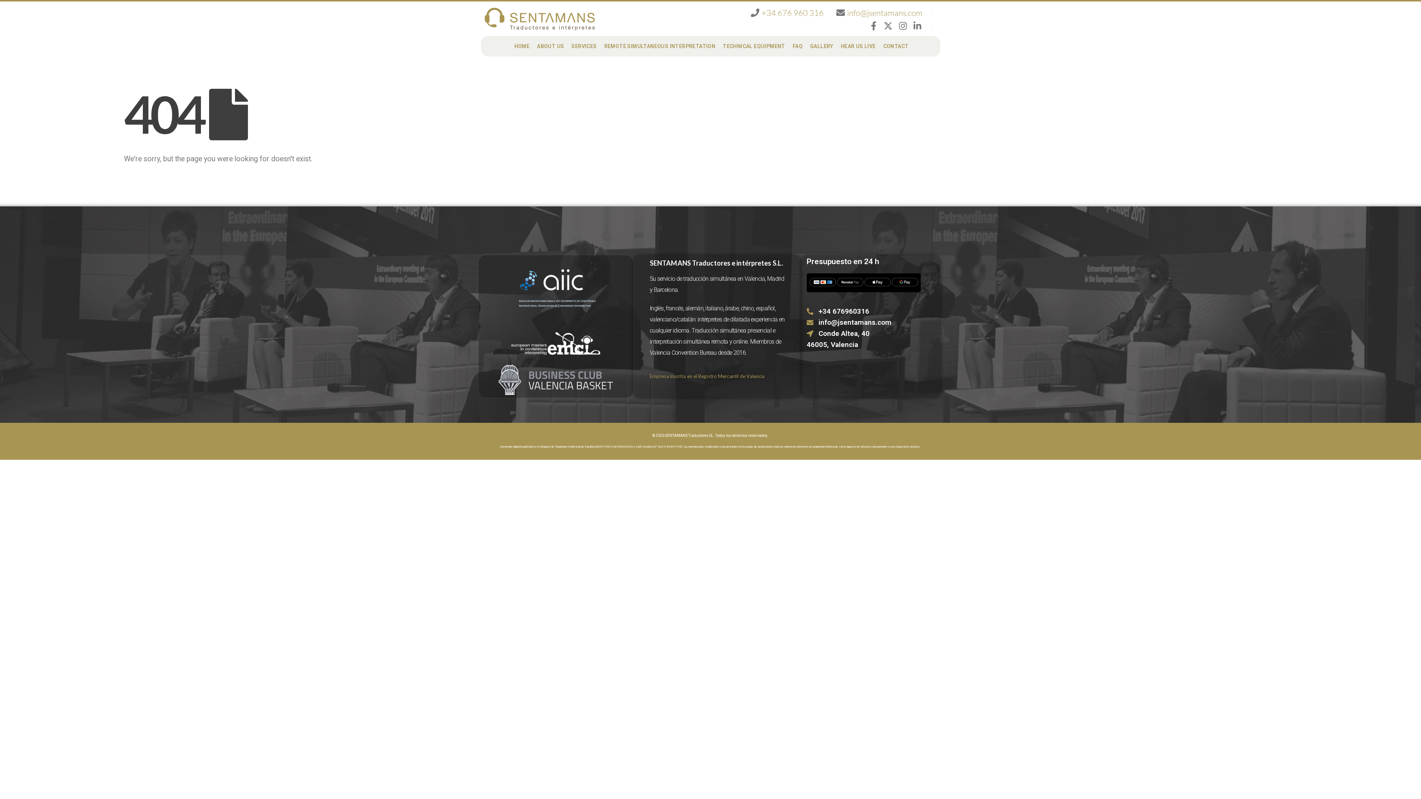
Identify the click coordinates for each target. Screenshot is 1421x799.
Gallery (821, 46)
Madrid (775, 278)
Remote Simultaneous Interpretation (660, 46)
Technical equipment (754, 46)
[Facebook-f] (873, 25)
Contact (896, 46)
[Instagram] (902, 25)
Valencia (755, 278)
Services (584, 46)
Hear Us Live (858, 46)
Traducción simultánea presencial (732, 330)
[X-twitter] (888, 25)
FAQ (798, 46)
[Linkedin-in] (917, 25)
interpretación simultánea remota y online (699, 341)
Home (522, 46)
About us (550, 46)
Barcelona (666, 289)
